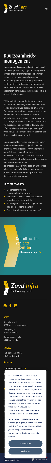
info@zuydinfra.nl (11, 356)
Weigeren (25, 451)
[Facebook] (10, 306)
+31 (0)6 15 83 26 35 (13, 353)
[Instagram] (5, 306)
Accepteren (25, 443)
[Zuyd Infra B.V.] (25, 290)
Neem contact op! (28, 252)
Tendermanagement (13, 368)
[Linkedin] (15, 306)
